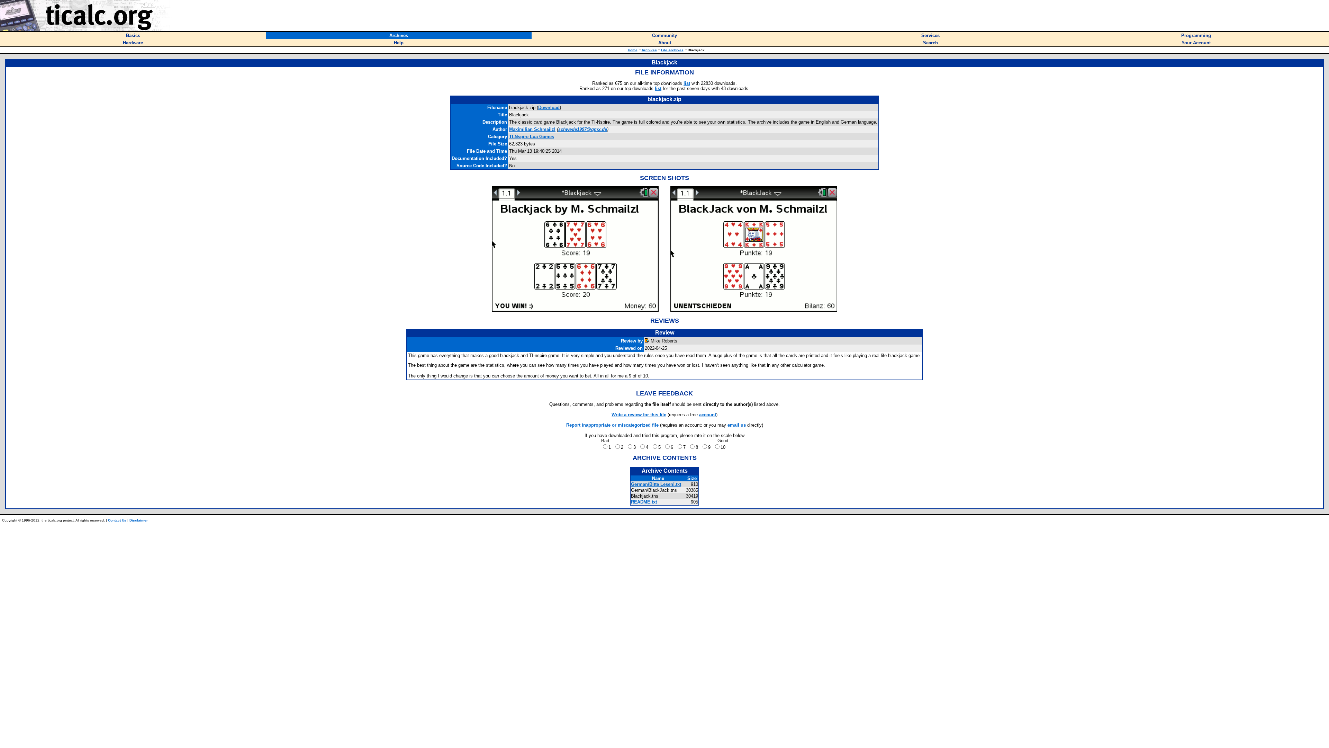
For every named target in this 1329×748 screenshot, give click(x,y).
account (707, 414)
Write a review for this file (639, 414)
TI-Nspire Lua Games (531, 136)
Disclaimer (138, 520)
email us (736, 425)
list (687, 83)
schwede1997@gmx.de (582, 129)
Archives (649, 50)
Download (549, 107)
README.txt (644, 502)
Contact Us (117, 520)
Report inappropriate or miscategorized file (612, 425)
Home (633, 50)
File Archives (672, 50)
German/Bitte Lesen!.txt (656, 484)
